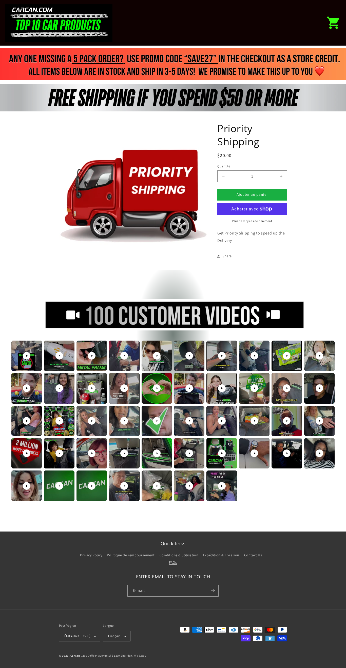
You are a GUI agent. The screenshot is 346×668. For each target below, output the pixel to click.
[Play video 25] (157, 421)
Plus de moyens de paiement (252, 221)
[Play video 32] (59, 453)
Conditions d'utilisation (179, 555)
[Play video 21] (26, 421)
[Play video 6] (189, 356)
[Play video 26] (189, 421)
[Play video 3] (91, 356)
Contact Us (253, 555)
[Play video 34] (124, 453)
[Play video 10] (319, 356)
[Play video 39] (287, 453)
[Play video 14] (124, 388)
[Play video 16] (189, 388)
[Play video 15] (157, 388)
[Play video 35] (157, 453)
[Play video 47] (222, 486)
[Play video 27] (222, 421)
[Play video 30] (319, 421)
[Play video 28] (254, 421)
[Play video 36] (189, 453)
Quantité (223, 166)
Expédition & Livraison (221, 555)
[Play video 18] (254, 388)
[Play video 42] (59, 486)
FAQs (173, 562)
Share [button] (227, 256)
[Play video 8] (254, 356)
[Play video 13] (91, 388)
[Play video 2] (59, 356)
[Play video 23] (91, 421)
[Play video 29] (287, 421)
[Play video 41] (26, 486)
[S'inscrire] (212, 591)
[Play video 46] (189, 486)
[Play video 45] (157, 486)
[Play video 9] (287, 356)
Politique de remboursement (131, 555)
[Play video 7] (222, 356)
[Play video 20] (319, 388)
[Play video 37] (222, 453)
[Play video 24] (124, 421)
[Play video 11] (26, 388)
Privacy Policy (91, 555)
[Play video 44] (124, 486)
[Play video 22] (59, 421)
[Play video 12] (59, 388)
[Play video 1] (26, 356)
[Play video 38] (254, 453)
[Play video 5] (157, 356)
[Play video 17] (222, 388)
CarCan (75, 655)
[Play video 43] (91, 486)
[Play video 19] (287, 388)
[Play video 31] (26, 453)
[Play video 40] (319, 453)
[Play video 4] (124, 356)
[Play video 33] (91, 453)
